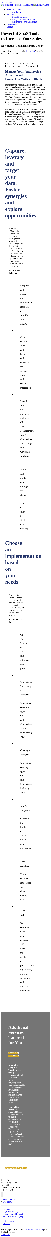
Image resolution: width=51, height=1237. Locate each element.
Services (6, 1209)
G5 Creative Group (34, 1229)
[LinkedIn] (2, 1194)
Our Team (7, 1202)
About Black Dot (10, 1199)
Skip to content (7, 2)
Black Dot (30, 51)
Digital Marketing (10, 1211)
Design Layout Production (14, 1214)
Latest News (8, 1221)
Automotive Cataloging (13, 1216)
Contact (6, 1223)
